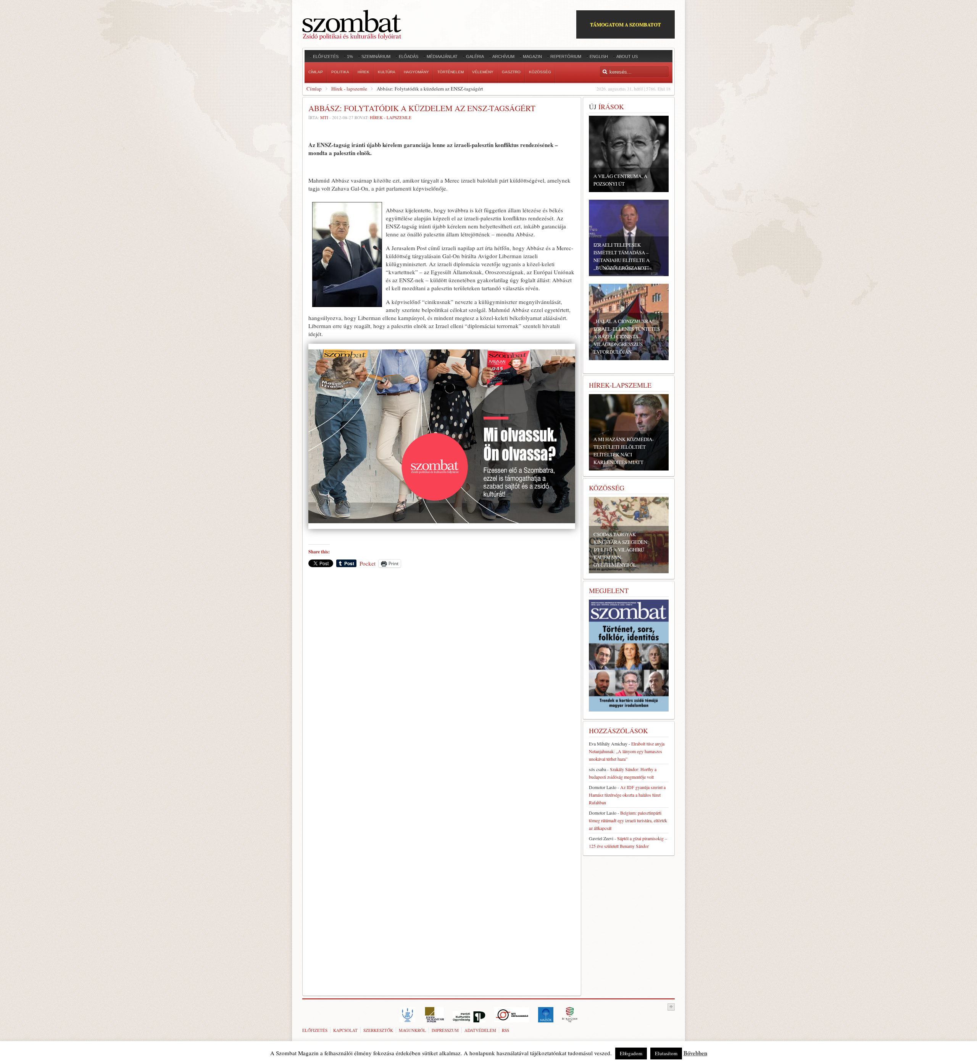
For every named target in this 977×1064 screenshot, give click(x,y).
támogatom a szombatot (625, 24)
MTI (324, 117)
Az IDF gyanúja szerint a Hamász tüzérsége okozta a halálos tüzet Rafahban (627, 794)
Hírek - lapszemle (349, 88)
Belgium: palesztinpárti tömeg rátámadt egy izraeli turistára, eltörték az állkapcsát (628, 820)
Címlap (314, 88)
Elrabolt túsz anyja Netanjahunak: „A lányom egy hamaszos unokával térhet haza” (626, 751)
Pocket (368, 563)
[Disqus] (441, 679)
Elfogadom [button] (631, 1053)
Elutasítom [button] (666, 1053)
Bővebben (695, 1053)
